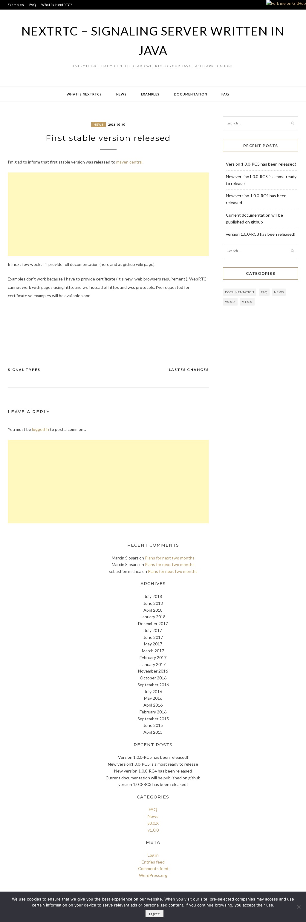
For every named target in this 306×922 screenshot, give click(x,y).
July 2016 (153, 691)
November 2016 (153, 670)
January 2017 (153, 664)
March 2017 (153, 650)
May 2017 (153, 643)
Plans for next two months (170, 557)
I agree (154, 914)
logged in (40, 429)
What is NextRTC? (56, 5)
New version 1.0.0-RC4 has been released (153, 770)
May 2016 (153, 698)
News (121, 94)
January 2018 (153, 616)
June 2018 (153, 603)
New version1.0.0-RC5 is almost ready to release (153, 764)
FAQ (32, 5)
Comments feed (153, 868)
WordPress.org (153, 875)
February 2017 (153, 657)
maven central (129, 161)
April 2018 (153, 610)
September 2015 (153, 718)
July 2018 (153, 596)
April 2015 (153, 732)
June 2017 (153, 637)
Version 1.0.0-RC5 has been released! (261, 163)
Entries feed (153, 861)
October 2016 (153, 677)
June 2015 (153, 725)
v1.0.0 (247, 301)
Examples (16, 5)
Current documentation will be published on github (153, 777)
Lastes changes (189, 369)
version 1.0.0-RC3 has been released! (261, 234)
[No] (299, 907)
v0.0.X (230, 301)
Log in (153, 855)
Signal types (24, 369)
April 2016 (153, 704)
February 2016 (153, 711)
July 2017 (153, 630)
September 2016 (153, 684)
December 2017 (153, 623)
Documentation (190, 94)
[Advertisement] (108, 214)
